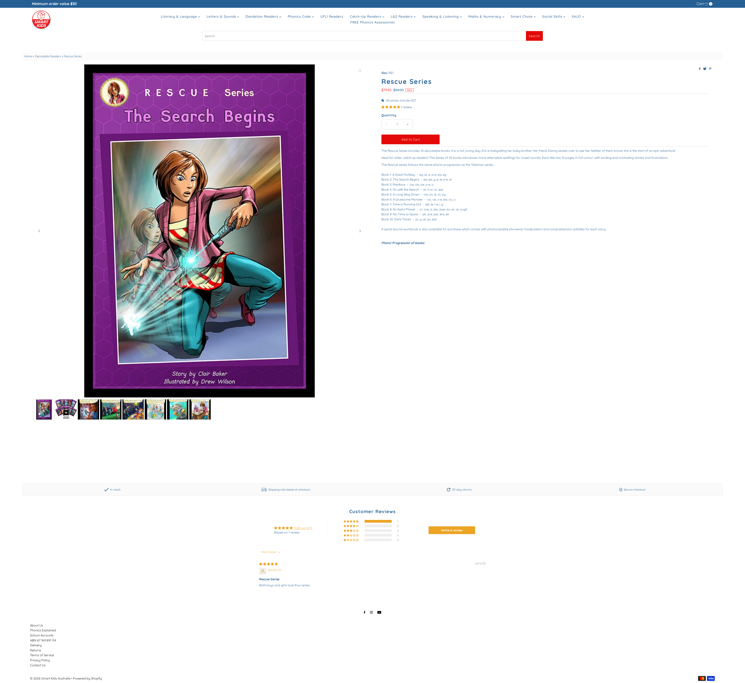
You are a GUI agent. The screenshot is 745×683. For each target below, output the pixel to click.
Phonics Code (300, 16)
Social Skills (552, 16)
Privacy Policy (40, 660)
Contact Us (38, 665)
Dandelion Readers (262, 16)
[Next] (360, 231)
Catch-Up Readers (366, 16)
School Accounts (42, 635)
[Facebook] (364, 612)
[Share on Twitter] (705, 69)
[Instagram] (371, 612)
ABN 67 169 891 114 (43, 640)
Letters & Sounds (222, 16)
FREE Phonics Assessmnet (372, 22)
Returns (35, 650)
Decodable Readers (48, 56)
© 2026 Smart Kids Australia (50, 678)
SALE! (577, 16)
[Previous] (39, 231)
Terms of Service (42, 655)
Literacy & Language (179, 16)
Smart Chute (522, 16)
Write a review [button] (452, 530)
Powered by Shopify (87, 678)
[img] (268, 564)
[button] (391, 107)
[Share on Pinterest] (710, 69)
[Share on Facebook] (700, 69)
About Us (36, 625)
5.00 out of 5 (303, 528)
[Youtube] (379, 612)
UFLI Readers (331, 16)
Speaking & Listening (441, 16)
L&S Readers (402, 16)
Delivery (36, 645)
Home (28, 56)
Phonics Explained (43, 630)
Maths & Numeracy (485, 16)
